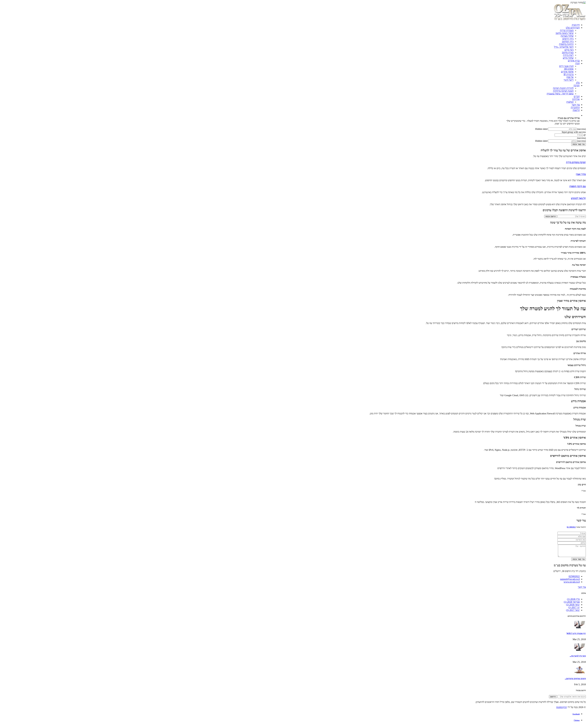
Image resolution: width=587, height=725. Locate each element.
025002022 (574, 576)
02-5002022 (571, 527)
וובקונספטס (561, 707)
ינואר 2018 (573, 604)
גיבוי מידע (569, 49)
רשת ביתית (568, 55)
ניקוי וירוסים (568, 38)
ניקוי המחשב (568, 41)
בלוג (578, 82)
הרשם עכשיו (550, 216)
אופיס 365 (569, 69)
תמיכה (577, 85)
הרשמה (576, 110)
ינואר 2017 (573, 610)
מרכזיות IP (569, 74)
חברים (577, 96)
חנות (577, 63)
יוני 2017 (574, 607)
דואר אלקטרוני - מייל (564, 47)
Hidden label (541, 129)
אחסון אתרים (567, 71)
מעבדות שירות (567, 30)
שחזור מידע (568, 58)
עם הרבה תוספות (577, 186)
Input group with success (574, 132)
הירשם (553, 696)
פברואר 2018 (572, 602)
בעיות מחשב (568, 52)
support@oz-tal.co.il (570, 579)
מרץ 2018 (573, 599)
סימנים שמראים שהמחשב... (575, 678)
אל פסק (570, 77)
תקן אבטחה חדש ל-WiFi (576, 633)
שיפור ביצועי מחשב (565, 33)
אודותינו (576, 99)
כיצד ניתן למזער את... (578, 656)
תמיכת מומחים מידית (576, 162)
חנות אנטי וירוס (566, 66)
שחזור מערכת (567, 36)
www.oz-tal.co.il (572, 582)
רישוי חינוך (569, 80)
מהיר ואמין (581, 174)
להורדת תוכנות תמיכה (563, 88)
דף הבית (576, 25)
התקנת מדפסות (566, 44)
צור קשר (576, 104)
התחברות (575, 107)
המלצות (570, 102)
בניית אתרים (574, 60)
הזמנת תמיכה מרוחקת (563, 91)
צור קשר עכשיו (578, 144)
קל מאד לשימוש (578, 198)
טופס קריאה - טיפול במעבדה (560, 93)
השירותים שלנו (573, 27)
